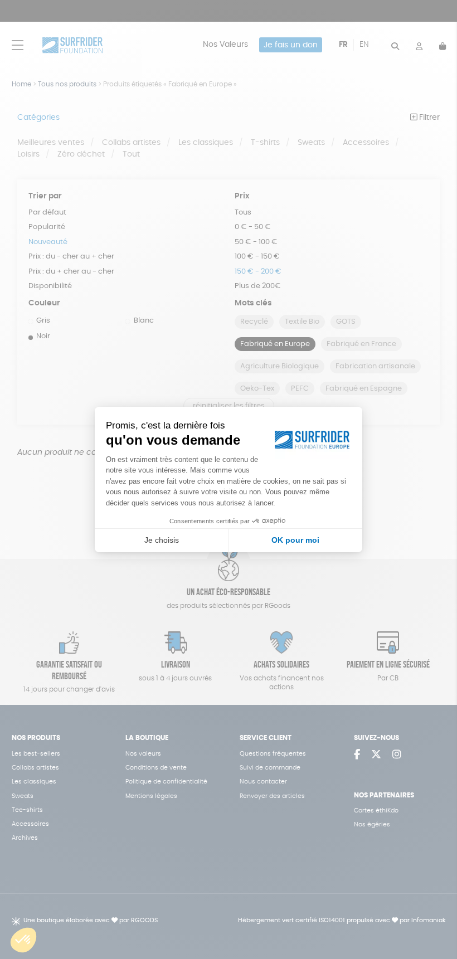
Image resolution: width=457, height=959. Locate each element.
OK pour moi (295, 540)
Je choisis (161, 540)
